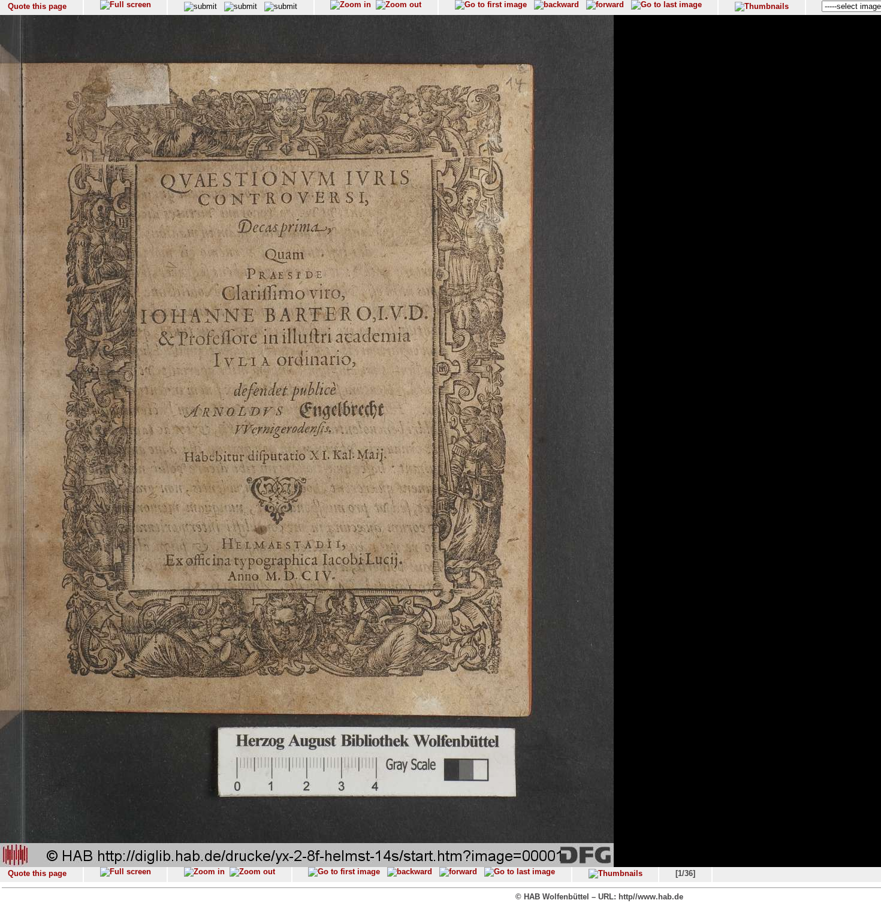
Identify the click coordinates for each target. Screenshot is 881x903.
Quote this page (37, 6)
